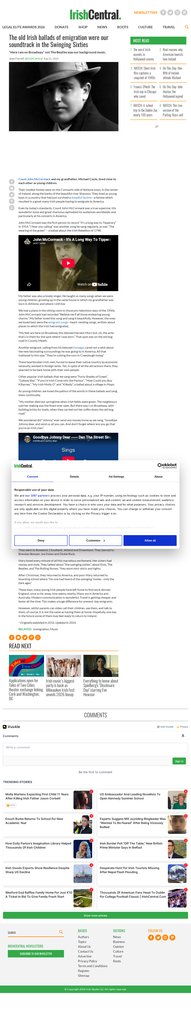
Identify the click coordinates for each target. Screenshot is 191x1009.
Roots (117, 961)
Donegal (78, 347)
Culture (118, 951)
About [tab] (158, 476)
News (117, 937)
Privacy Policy (87, 961)
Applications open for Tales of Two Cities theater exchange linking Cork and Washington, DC (26, 689)
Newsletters (145, 12)
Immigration (41, 629)
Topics (82, 942)
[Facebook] (163, 12)
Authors (83, 937)
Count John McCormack (34, 179)
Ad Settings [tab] (116, 476)
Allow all (150, 540)
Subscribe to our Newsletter (36, 954)
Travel (117, 956)
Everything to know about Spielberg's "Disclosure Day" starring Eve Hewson (100, 687)
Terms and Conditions (92, 966)
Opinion (118, 947)
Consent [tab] (32, 476)
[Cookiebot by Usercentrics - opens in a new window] (160, 466)
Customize (93, 540)
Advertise (85, 956)
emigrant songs (58, 322)
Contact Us (85, 951)
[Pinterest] (184, 12)
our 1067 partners (37, 495)
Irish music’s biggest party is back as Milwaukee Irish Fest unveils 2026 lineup (60, 687)
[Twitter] (170, 12)
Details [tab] (74, 476)
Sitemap (83, 976)
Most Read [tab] (141, 40)
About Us (84, 947)
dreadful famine (81, 197)
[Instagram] (177, 12)
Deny (41, 540)
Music (54, 629)
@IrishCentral (34, 58)
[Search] (187, 27)
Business (119, 942)
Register (84, 971)
